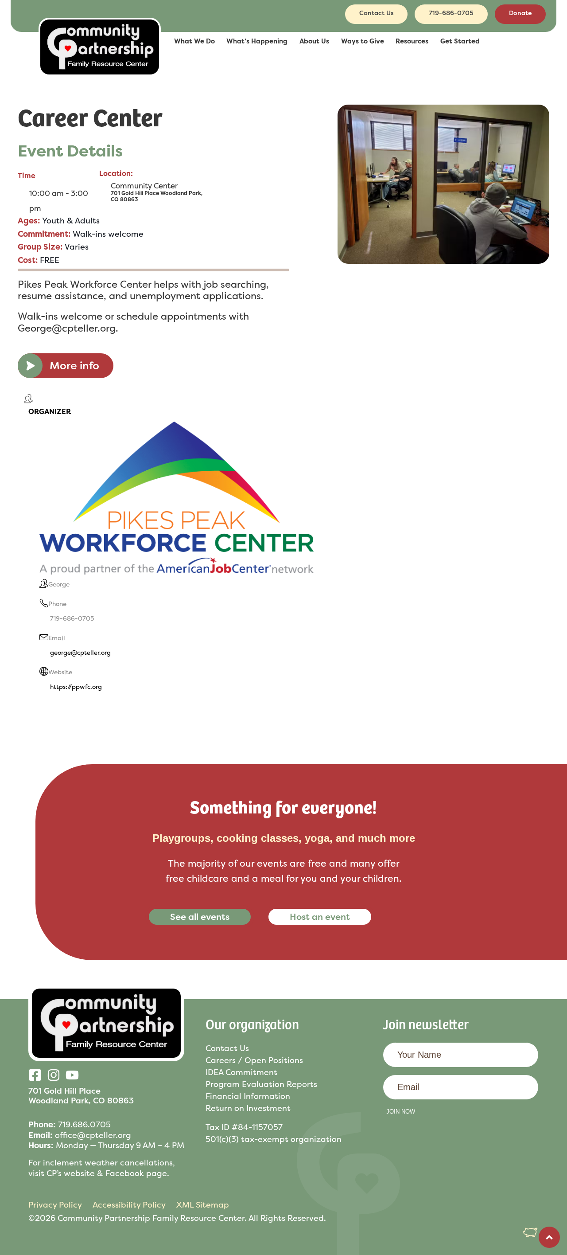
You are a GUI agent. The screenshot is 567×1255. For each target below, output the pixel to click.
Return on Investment (248, 1108)
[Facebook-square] (35, 1075)
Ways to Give (362, 41)
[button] (100, 41)
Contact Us (227, 1048)
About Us (314, 41)
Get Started (460, 41)
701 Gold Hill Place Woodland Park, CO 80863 (81, 1095)
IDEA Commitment (241, 1072)
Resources (412, 41)
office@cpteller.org (93, 1135)
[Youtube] (72, 1075)
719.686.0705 (84, 1124)
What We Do (194, 41)
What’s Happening (256, 41)
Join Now (400, 1111)
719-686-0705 (72, 618)
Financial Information (248, 1096)
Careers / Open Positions (254, 1060)
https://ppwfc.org (76, 686)
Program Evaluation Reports (261, 1084)
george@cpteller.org (80, 652)
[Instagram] (53, 1075)
